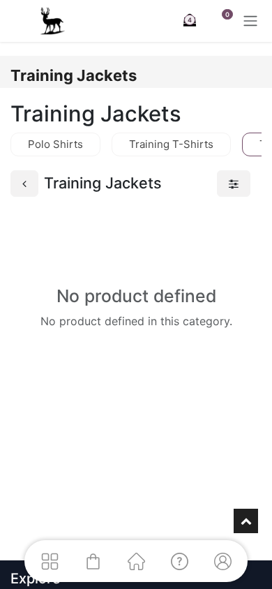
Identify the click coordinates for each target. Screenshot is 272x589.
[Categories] (49, 561)
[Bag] (92, 561)
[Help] (179, 561)
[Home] (136, 561)
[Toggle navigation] (250, 21)
